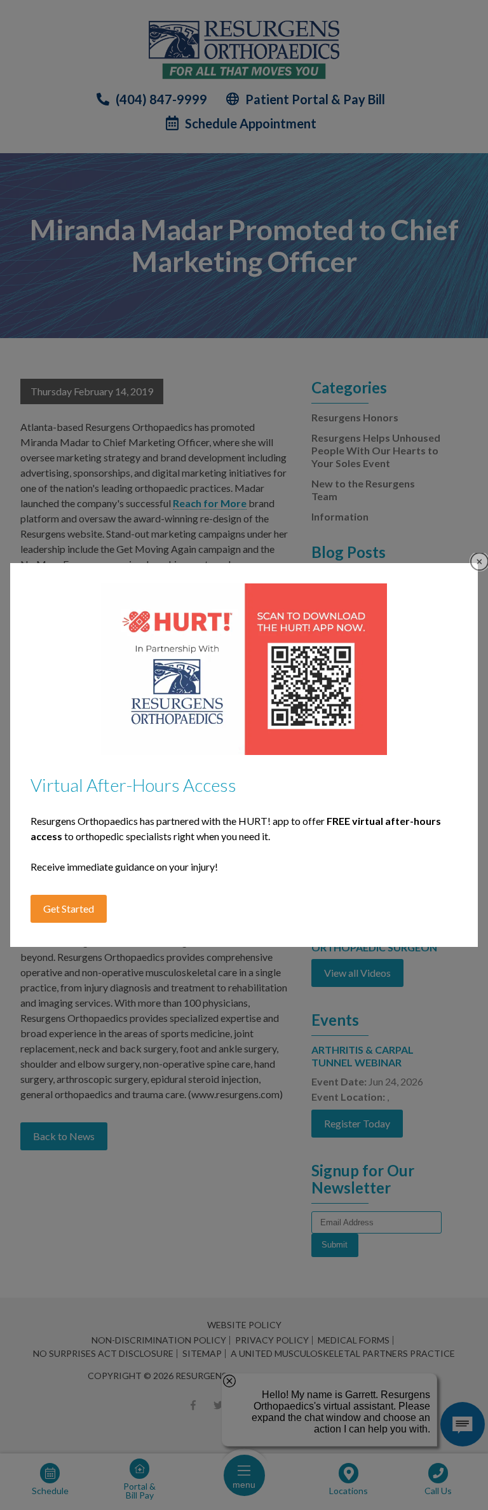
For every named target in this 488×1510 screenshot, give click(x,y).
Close (479, 561)
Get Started (68, 908)
